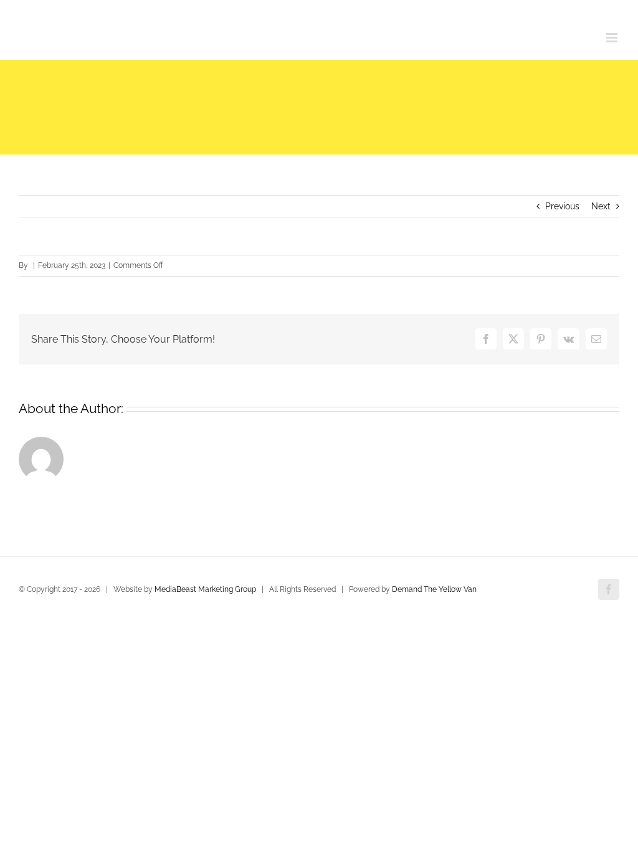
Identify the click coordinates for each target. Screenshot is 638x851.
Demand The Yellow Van (434, 589)
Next (601, 206)
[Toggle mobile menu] (612, 37)
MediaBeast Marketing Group (205, 589)
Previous (562, 206)
